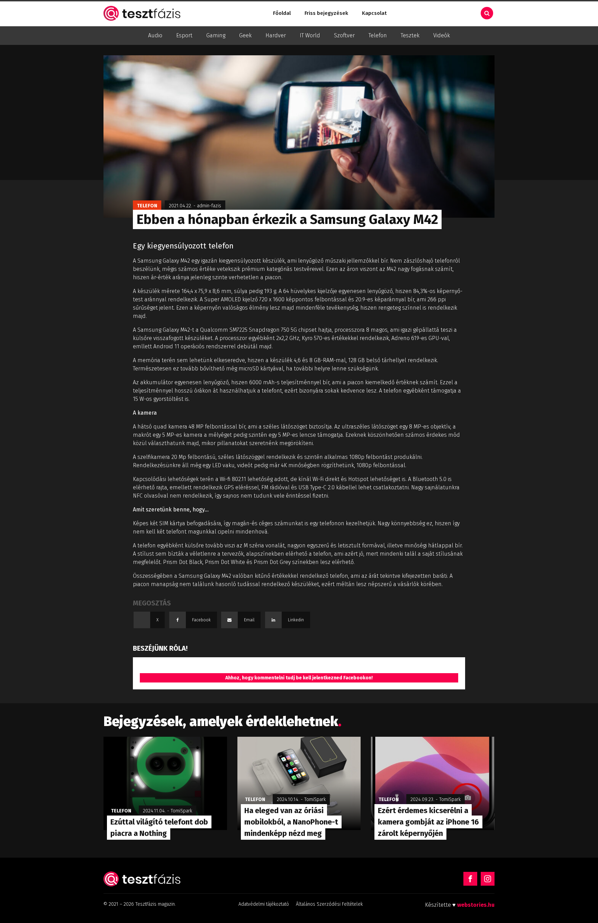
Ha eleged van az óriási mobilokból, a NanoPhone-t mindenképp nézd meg (291, 822)
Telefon (378, 35)
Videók (441, 35)
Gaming (215, 35)
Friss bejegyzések (326, 13)
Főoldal (282, 13)
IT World (310, 35)
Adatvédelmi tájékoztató (263, 904)
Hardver (275, 35)
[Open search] (487, 13)
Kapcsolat (374, 13)
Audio (155, 35)
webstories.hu (476, 905)
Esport (184, 35)
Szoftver (344, 35)
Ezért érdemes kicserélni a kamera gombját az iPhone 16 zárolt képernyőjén (428, 822)
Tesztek (410, 35)
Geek (245, 35)
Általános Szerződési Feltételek (329, 904)
